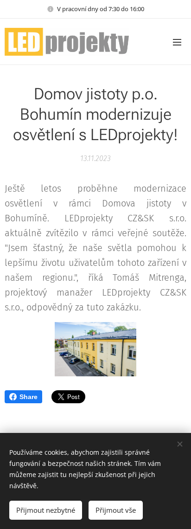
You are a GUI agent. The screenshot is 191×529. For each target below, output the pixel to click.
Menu (177, 41)
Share (28, 396)
